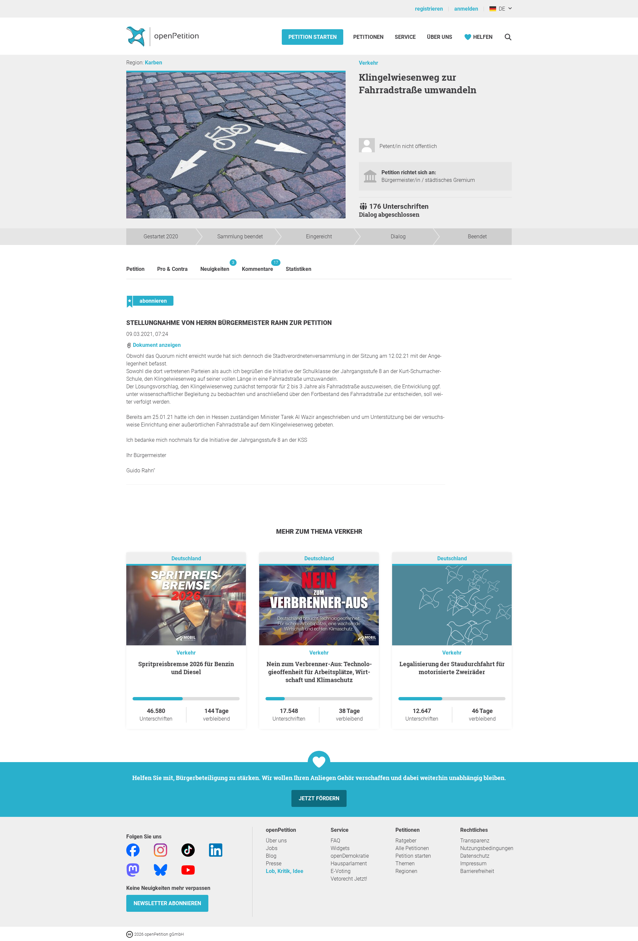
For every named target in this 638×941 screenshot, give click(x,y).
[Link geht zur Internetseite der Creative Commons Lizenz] (130, 934)
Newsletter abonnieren (167, 903)
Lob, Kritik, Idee (284, 871)
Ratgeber (405, 840)
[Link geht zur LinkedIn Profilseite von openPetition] (215, 849)
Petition (135, 269)
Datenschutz (474, 856)
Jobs (271, 848)
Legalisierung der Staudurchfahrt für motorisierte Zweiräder (452, 668)
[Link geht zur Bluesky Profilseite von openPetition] (160, 869)
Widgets (340, 848)
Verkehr (368, 63)
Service (405, 37)
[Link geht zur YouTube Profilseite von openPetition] (188, 869)
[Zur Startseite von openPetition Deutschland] (163, 36)
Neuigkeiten (214, 266)
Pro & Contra (172, 269)
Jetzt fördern (319, 798)
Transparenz (474, 840)
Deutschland (186, 558)
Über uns (276, 840)
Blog (271, 856)
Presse (273, 863)
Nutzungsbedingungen (486, 848)
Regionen (406, 871)
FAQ (335, 840)
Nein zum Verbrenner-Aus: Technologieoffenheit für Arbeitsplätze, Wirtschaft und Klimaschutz (319, 672)
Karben (153, 62)
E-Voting (341, 871)
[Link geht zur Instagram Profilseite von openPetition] (160, 849)
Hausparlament (349, 863)
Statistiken (298, 269)
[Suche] (508, 37)
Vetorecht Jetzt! (349, 879)
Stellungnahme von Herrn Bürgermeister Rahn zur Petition (229, 323)
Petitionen (369, 37)
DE (500, 9)
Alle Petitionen (412, 848)
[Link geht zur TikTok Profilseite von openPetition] (188, 849)
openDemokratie (350, 856)
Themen (405, 863)
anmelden (466, 9)
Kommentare (257, 266)
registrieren (429, 9)
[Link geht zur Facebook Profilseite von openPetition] (133, 849)
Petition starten (312, 37)
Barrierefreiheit (477, 871)
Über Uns (439, 37)
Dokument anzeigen (156, 345)
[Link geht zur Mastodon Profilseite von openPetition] (133, 869)
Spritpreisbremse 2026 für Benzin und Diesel (186, 668)
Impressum (473, 863)
